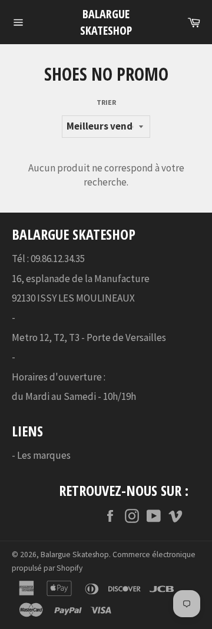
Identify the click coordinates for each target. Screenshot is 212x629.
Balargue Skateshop (106, 22)
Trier (106, 102)
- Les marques (41, 455)
